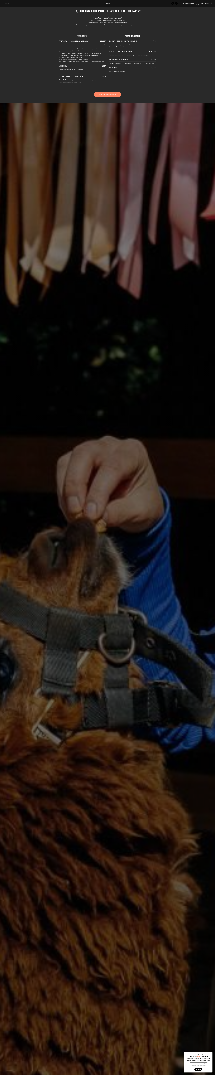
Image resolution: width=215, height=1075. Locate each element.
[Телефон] (172, 3)
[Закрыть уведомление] (211, 1053)
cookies (199, 1056)
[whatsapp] (176, 3)
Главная (107, 3)
